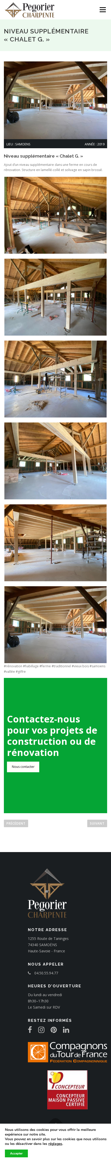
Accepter (16, 1153)
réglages (55, 1144)
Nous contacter (23, 766)
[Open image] (55, 215)
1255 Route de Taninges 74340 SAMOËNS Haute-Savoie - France (48, 944)
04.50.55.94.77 (45, 972)
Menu (102, 10)
